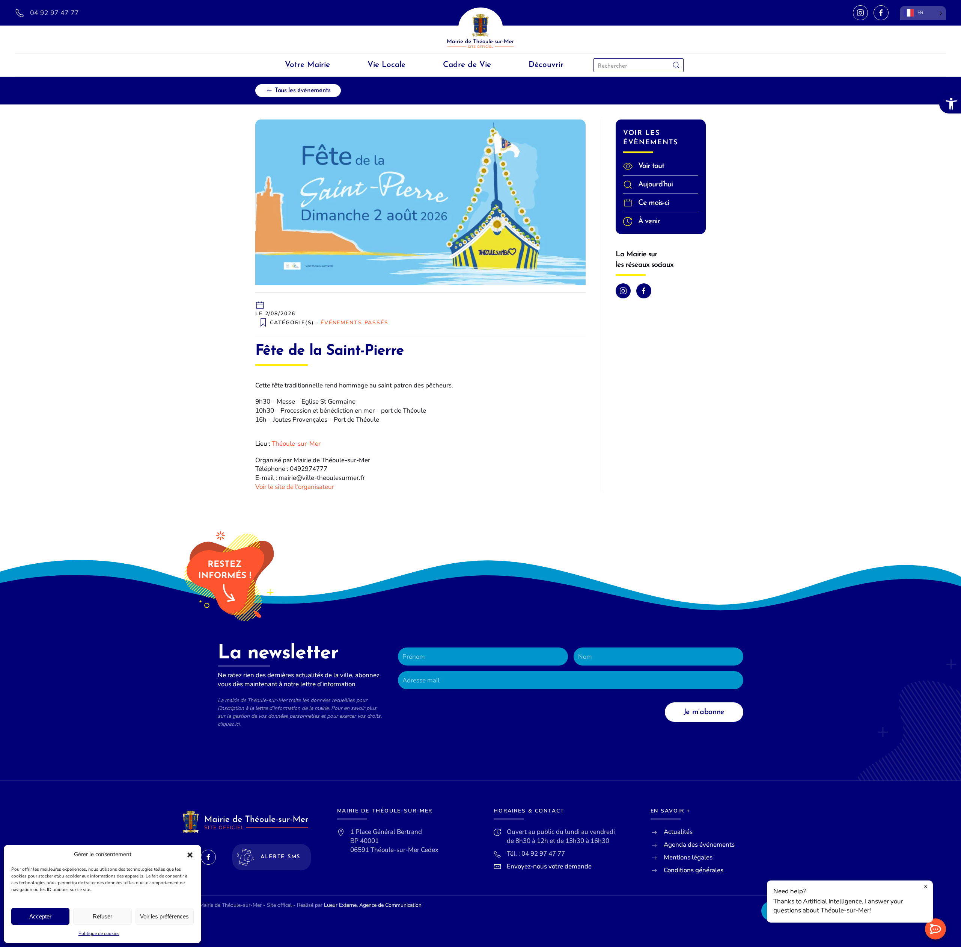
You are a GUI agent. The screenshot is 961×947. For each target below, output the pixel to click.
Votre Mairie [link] (307, 65)
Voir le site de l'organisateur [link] (294, 487)
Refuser (102, 916)
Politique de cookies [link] (98, 933)
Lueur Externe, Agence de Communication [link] (373, 905)
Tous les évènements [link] (303, 90)
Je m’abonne (704, 712)
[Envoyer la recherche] (676, 65)
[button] (190, 854)
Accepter (40, 916)
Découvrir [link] (546, 65)
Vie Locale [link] (386, 65)
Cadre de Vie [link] (467, 65)
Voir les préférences (164, 916)
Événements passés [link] (355, 322)
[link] (950, 103)
